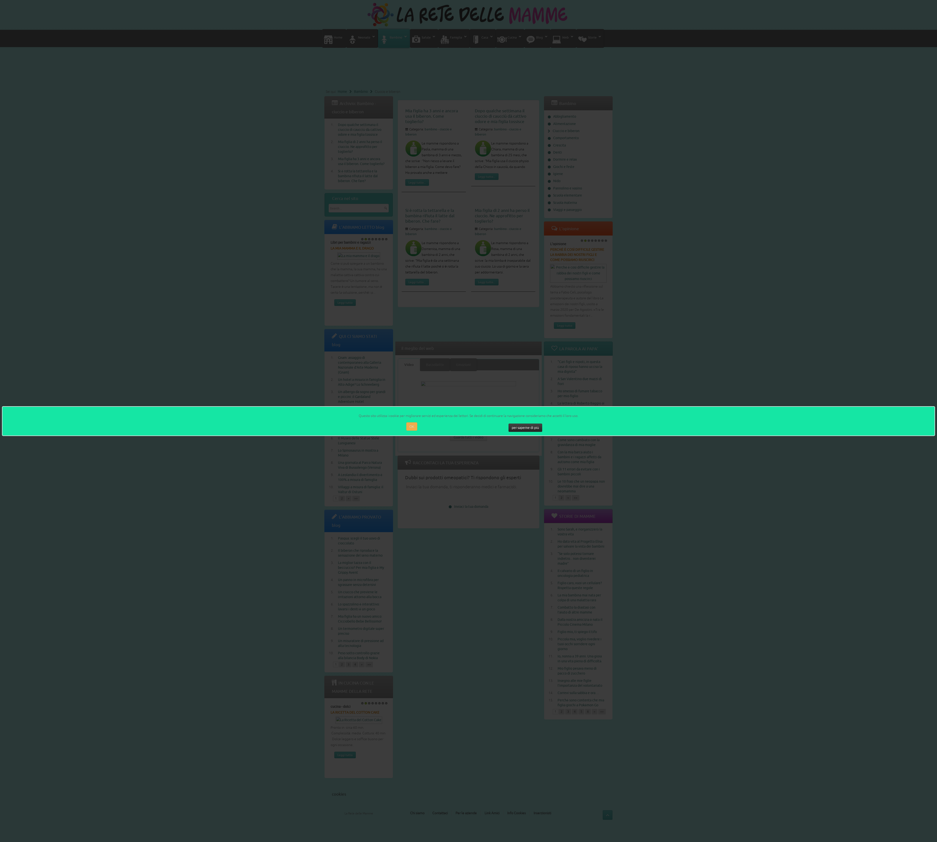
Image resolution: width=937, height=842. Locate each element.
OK (411, 426)
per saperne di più (525, 428)
